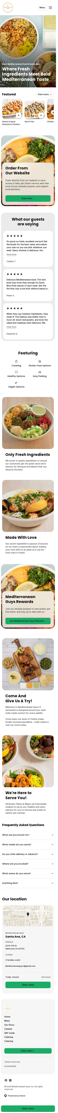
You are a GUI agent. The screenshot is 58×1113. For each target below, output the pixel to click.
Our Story (9, 1024)
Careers (8, 1029)
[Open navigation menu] (50, 7)
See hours (46, 977)
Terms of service (12, 1062)
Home (7, 1016)
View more (11, 254)
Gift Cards (9, 1033)
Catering (8, 1037)
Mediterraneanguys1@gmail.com (20, 967)
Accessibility (10, 1066)
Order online (28, 984)
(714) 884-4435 (12, 961)
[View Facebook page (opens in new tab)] (6, 1080)
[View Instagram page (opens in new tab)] (10, 1080)
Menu (42, 7)
